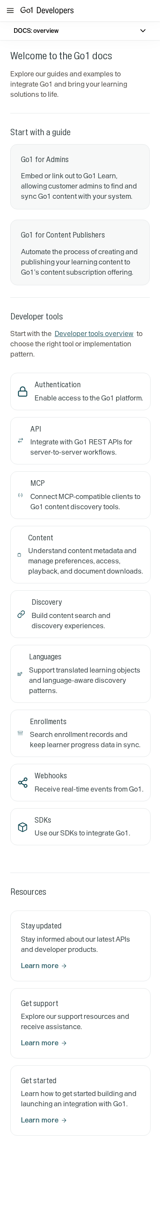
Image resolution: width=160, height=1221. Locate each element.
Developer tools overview (94, 333)
